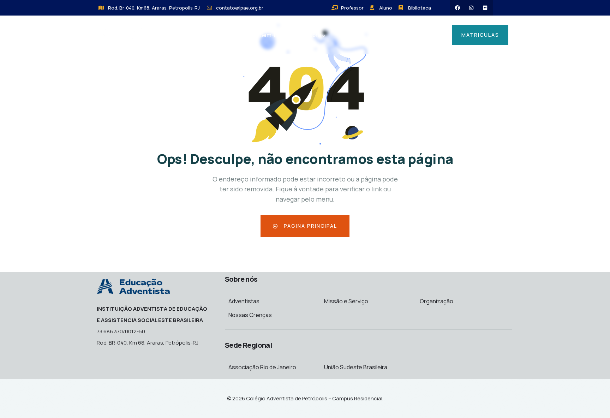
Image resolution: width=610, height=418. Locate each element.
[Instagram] (471, 7)
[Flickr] (485, 7)
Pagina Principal (309, 225)
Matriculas (480, 34)
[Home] (130, 35)
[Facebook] (457, 7)
